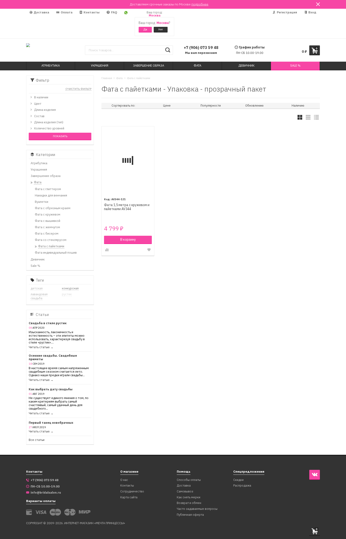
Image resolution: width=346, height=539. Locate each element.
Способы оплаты (189, 480)
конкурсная (70, 288)
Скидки (238, 480)
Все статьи (36, 440)
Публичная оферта (190, 515)
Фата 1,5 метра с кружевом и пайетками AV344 (126, 207)
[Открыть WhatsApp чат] (126, 23)
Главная (106, 78)
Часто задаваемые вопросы (197, 509)
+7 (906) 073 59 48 (201, 47)
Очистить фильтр (78, 89)
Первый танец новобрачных (51, 423)
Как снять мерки (188, 497)
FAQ (113, 12)
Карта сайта (128, 497)
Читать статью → (41, 347)
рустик (67, 294)
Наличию (298, 106)
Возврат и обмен (189, 503)
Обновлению (254, 106)
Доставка (41, 12)
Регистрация (286, 12)
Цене (167, 106)
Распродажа (242, 485)
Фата (119, 78)
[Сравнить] (107, 249)
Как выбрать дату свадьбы (50, 389)
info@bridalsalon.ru (46, 493)
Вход (312, 12)
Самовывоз (185, 491)
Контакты (91, 12)
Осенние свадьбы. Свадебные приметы (53, 357)
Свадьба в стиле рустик (48, 323)
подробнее (199, 4)
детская (37, 288)
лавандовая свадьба (39, 296)
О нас (124, 480)
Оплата (66, 12)
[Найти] (167, 50)
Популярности (211, 106)
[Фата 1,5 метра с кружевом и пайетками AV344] (128, 160)
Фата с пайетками (138, 78)
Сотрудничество (132, 491)
